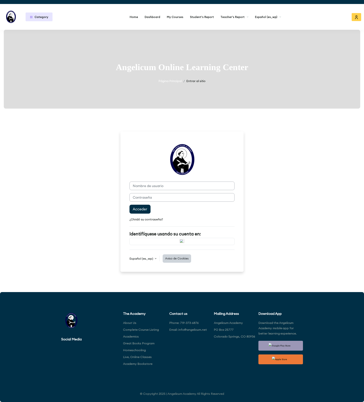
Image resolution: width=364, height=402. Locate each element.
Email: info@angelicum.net (188, 329)
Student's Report (202, 17)
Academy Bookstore (137, 364)
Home (134, 17)
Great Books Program (139, 343)
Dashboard (152, 17)
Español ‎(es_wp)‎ (266, 17)
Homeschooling (134, 350)
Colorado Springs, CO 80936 (234, 336)
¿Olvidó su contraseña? (146, 219)
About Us (129, 323)
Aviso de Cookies (177, 258)
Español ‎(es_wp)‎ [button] (141, 258)
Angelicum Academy (228, 323)
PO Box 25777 (224, 329)
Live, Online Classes (137, 357)
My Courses (175, 17)
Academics (131, 336)
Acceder (140, 209)
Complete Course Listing (141, 329)
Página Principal (170, 81)
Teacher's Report (232, 17)
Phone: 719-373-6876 (184, 323)
